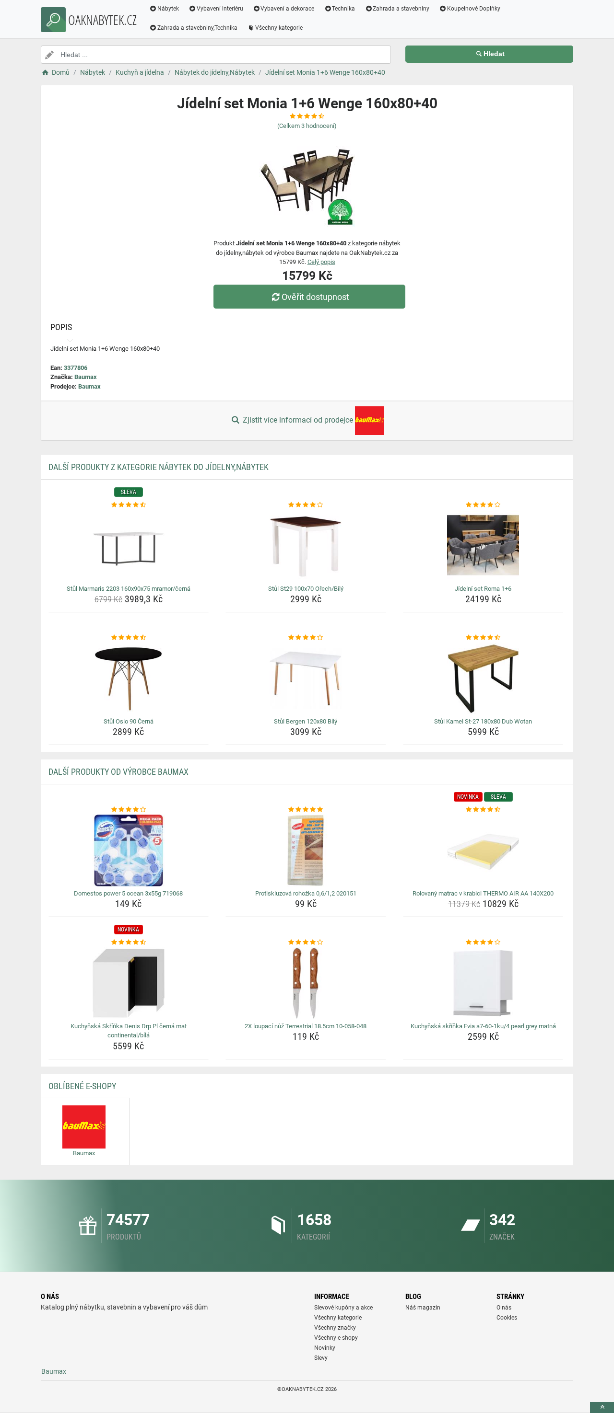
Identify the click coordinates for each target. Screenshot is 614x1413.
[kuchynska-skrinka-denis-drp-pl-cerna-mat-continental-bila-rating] (129, 942)
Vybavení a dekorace (287, 8)
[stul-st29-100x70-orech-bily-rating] (306, 505)
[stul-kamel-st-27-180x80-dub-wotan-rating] (483, 638)
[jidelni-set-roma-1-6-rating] (483, 505)
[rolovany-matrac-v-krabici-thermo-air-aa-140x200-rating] (483, 810)
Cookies (506, 1317)
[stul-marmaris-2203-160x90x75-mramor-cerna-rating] (129, 505)
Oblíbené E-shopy (82, 1086)
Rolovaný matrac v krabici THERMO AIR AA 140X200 (483, 893)
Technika (343, 8)
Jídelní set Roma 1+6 (483, 588)
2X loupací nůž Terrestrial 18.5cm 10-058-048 (305, 1026)
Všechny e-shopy (336, 1337)
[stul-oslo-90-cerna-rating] (129, 638)
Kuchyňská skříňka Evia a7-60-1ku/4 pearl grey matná (483, 1026)
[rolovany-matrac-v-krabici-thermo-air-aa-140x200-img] (483, 850)
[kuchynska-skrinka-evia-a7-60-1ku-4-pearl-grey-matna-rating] (483, 942)
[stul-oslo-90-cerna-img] (129, 678)
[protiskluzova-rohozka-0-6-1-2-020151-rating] (306, 810)
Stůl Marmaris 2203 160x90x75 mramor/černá (128, 588)
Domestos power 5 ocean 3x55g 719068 (128, 893)
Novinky (324, 1347)
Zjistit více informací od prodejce (298, 420)
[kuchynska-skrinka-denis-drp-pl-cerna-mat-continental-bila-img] (129, 983)
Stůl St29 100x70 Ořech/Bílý (305, 588)
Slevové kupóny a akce (343, 1307)
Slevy (321, 1358)
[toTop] (602, 1407)
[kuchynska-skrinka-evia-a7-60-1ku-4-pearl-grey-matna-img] (483, 983)
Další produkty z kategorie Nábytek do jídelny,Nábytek (158, 467)
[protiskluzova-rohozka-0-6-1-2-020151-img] (306, 850)
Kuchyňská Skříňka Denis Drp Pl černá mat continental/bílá (129, 1030)
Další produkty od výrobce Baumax (118, 772)
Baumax (85, 376)
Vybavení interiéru (220, 8)
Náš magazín (422, 1307)
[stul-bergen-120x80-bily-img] (306, 678)
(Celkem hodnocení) (307, 125)
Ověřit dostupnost (315, 297)
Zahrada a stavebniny (401, 8)
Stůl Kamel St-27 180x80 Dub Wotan (483, 721)
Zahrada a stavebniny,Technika (197, 27)
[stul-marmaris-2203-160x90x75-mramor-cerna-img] (129, 546)
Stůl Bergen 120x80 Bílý (305, 721)
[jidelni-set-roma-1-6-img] (483, 546)
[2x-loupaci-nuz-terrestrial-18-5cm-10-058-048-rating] (306, 942)
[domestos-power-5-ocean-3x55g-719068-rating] (129, 810)
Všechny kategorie (279, 27)
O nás (503, 1307)
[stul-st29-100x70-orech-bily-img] (306, 546)
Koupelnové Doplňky (473, 8)
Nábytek (168, 8)
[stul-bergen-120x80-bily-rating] (306, 638)
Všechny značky (335, 1327)
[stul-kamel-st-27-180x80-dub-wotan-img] (483, 678)
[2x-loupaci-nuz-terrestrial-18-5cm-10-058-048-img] (306, 983)
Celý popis (321, 261)
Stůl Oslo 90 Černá (129, 721)
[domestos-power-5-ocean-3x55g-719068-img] (129, 850)
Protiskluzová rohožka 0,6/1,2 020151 (305, 893)
